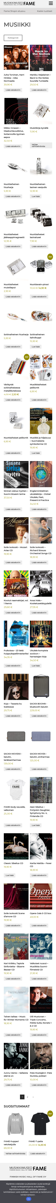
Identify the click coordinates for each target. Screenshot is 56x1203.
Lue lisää (36, 196)
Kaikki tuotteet (44, 11)
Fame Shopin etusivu (14, 11)
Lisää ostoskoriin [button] (13, 90)
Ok (28, 1199)
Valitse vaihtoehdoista (38, 145)
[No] (52, 1191)
